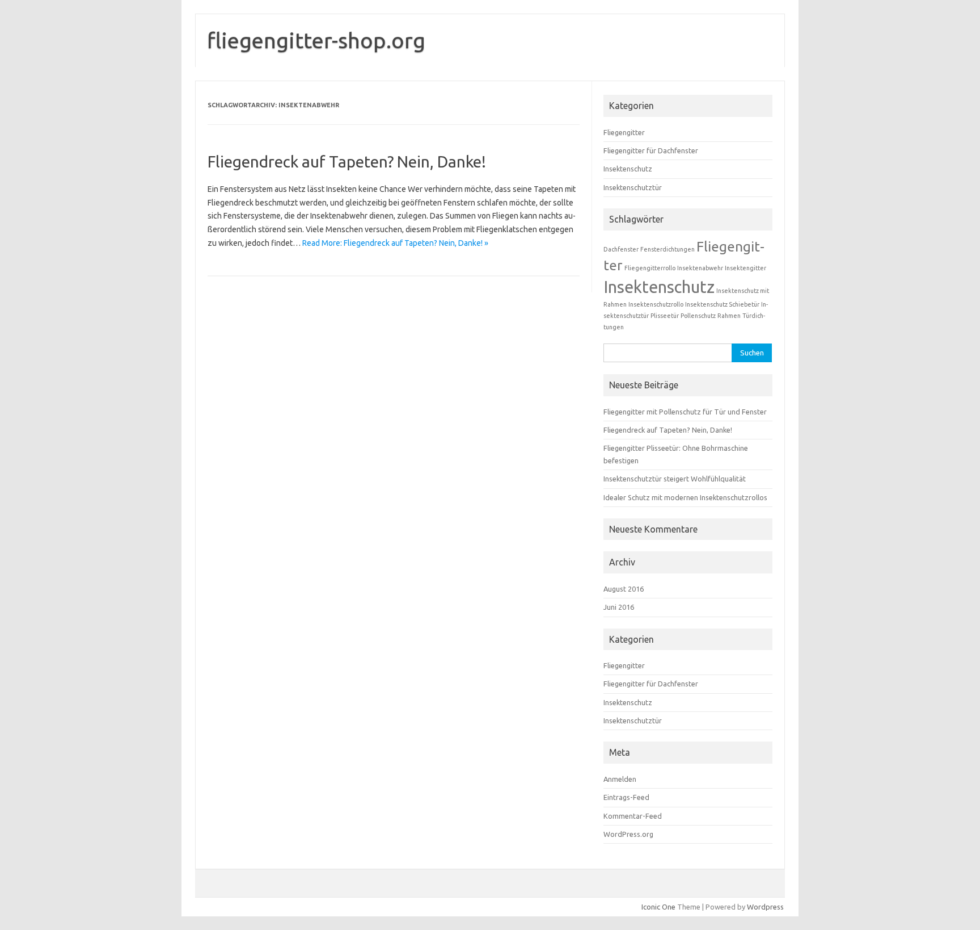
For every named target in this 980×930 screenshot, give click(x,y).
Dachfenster (621, 249)
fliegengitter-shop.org (316, 40)
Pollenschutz (698, 315)
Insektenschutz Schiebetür (722, 304)
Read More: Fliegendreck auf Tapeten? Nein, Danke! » (395, 243)
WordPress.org (628, 834)
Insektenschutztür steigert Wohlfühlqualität (674, 479)
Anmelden (619, 779)
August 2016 (623, 589)
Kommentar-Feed (632, 816)
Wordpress (765, 907)
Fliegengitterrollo (649, 268)
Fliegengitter (624, 132)
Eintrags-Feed (626, 797)
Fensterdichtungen (667, 249)
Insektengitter (745, 268)
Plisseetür (664, 315)
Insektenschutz (627, 169)
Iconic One (658, 907)
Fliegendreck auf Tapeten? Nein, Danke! (347, 161)
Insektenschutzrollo (655, 304)
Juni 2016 (618, 607)
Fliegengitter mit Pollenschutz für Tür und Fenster (685, 412)
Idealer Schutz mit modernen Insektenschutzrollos (685, 497)
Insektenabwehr (700, 268)
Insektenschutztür (632, 187)
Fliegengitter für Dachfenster (650, 150)
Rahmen (729, 315)
